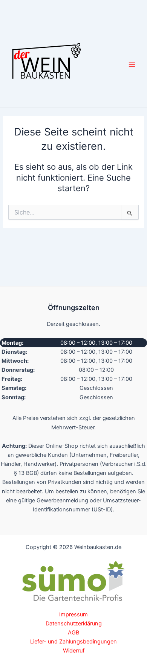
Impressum (73, 614)
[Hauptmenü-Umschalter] (131, 64)
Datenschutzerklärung (74, 623)
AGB (73, 632)
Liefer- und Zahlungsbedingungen (73, 641)
